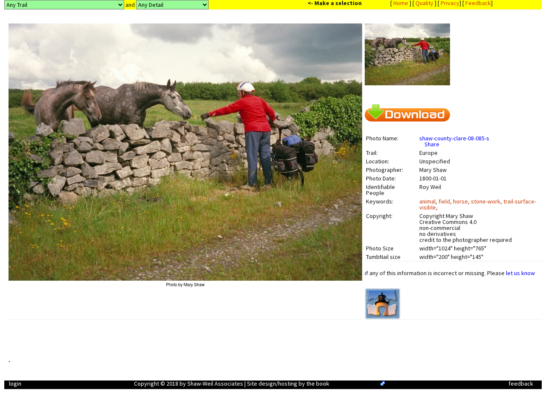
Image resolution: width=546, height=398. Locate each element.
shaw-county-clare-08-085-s (454, 138)
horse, (462, 201)
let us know (520, 273)
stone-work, (487, 201)
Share (431, 144)
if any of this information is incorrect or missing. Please (450, 273)
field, (446, 201)
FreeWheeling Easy (355, 383)
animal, (429, 201)
